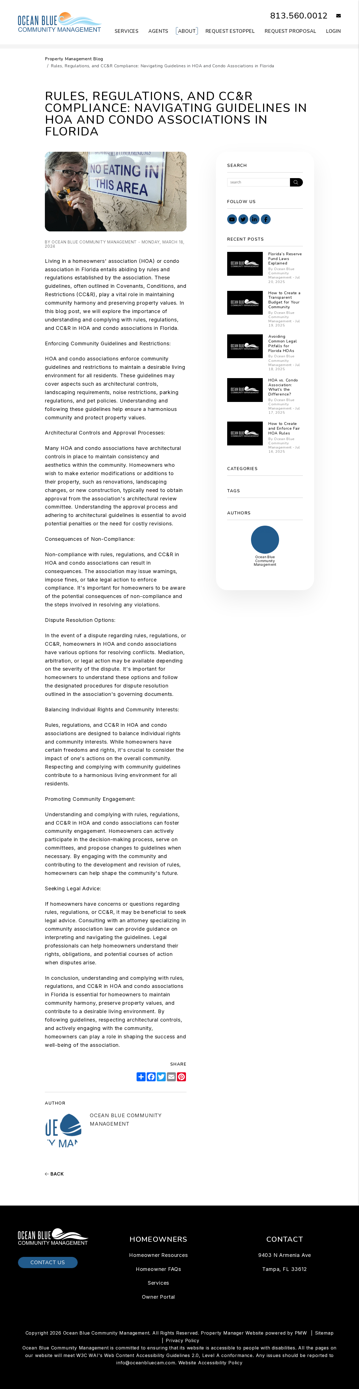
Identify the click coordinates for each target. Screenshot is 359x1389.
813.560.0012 (299, 16)
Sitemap (324, 1333)
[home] (60, 22)
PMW (301, 1333)
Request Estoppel (230, 31)
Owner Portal (158, 1297)
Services (127, 31)
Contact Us (48, 1262)
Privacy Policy (182, 1340)
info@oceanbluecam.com (145, 1362)
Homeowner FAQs (158, 1269)
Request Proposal (290, 31)
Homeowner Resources (158, 1255)
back (56, 1174)
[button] (334, 16)
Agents (158, 31)
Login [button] (333, 31)
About (186, 31)
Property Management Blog (74, 59)
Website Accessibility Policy (210, 1362)
